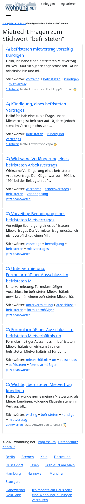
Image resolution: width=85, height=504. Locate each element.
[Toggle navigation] (8, 17)
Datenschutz (68, 442)
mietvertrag (18, 84)
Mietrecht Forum (17, 23)
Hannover (35, 473)
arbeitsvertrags (57, 189)
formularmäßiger (40, 309)
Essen (34, 465)
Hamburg (13, 473)
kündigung (55, 134)
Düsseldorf (14, 465)
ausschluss (64, 305)
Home (5, 23)
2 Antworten (14, 425)
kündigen (71, 79)
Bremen (27, 457)
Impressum (47, 442)
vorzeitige (33, 243)
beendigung (54, 243)
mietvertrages (38, 248)
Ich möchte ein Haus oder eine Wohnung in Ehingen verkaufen (52, 495)
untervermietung (39, 305)
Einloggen (48, 4)
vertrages (13, 139)
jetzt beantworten (18, 199)
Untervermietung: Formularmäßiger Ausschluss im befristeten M (37, 275)
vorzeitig (33, 79)
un (54, 359)
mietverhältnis (37, 359)
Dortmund (62, 457)
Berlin (10, 457)
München (57, 473)
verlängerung (37, 194)
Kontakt (8, 447)
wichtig (31, 414)
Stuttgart (13, 481)
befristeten (51, 79)
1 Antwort (12, 89)
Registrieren (68, 4)
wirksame (33, 189)
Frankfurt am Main (60, 465)
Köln (43, 457)
